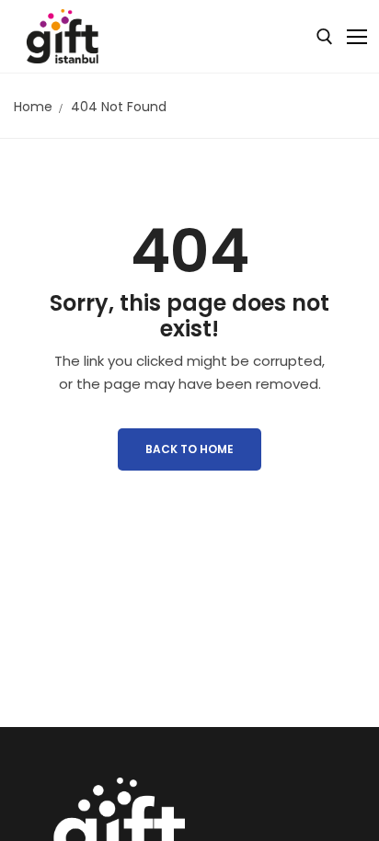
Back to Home (189, 449)
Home (33, 106)
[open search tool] (324, 36)
